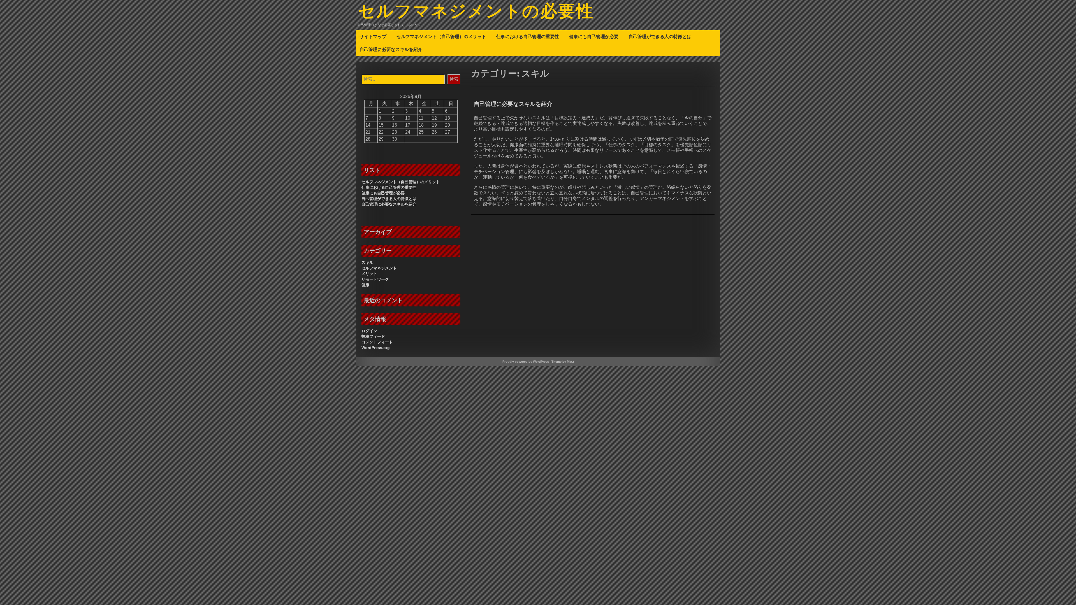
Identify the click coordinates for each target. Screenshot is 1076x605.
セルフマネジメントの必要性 (476, 12)
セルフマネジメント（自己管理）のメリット (441, 36)
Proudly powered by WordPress (525, 361)
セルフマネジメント (379, 268)
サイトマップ (373, 36)
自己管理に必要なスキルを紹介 (391, 49)
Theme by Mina (562, 361)
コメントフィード (377, 342)
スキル (367, 262)
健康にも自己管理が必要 (593, 36)
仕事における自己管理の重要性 (527, 36)
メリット (369, 273)
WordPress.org (375, 347)
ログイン (369, 331)
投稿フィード (373, 336)
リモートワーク (375, 279)
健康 (365, 285)
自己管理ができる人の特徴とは (660, 36)
